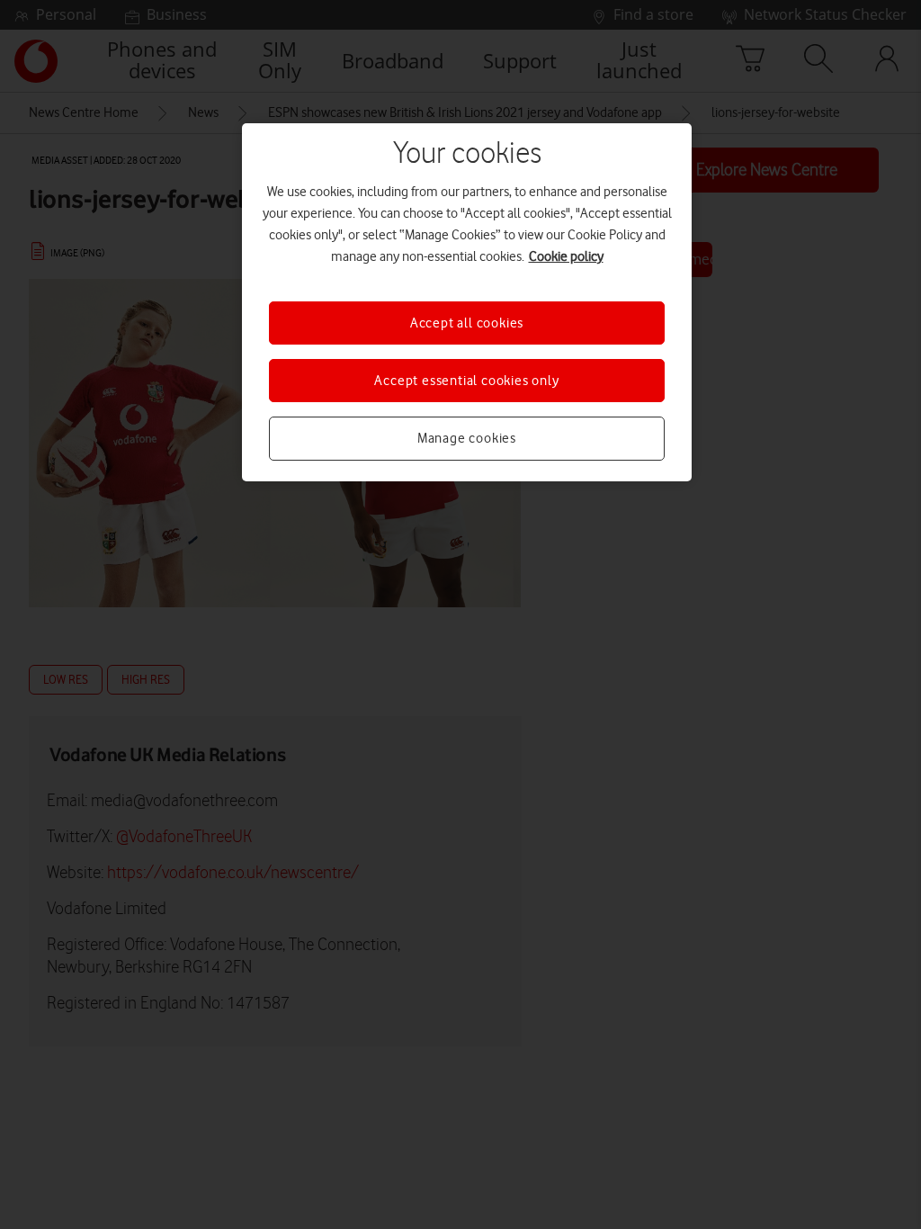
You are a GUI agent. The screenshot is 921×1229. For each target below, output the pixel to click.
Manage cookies (466, 438)
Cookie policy (566, 256)
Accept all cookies (466, 323)
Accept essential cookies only (466, 380)
